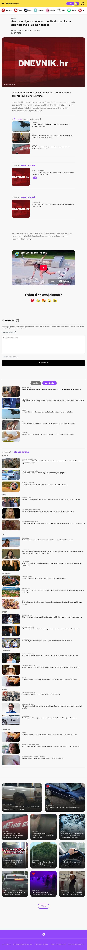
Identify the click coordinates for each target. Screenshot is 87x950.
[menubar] (82, 3)
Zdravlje (74, 10)
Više (43, 906)
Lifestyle (52, 10)
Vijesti (20, 10)
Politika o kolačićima (76, 944)
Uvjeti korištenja (41, 944)
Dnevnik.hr (9, 10)
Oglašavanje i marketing (22, 944)
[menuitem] (82, 3)
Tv (83, 10)
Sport (29, 10)
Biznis (63, 10)
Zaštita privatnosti (58, 944)
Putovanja (41, 10)
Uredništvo (6, 944)
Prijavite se (43, 362)
